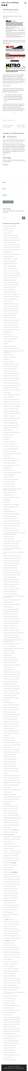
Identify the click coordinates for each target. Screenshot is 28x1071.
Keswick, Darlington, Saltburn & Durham (12, 394)
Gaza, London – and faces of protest (11, 709)
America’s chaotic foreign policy (10, 577)
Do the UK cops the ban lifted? (11, 813)
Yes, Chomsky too (7, 499)
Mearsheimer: (14, 632)
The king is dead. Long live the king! (11, 308)
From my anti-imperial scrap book (10, 420)
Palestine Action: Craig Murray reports (11, 825)
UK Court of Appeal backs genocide (11, 322)
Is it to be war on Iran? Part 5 (9, 470)
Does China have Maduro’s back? (10, 591)
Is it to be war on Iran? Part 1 (9, 495)
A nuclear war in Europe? (9, 867)
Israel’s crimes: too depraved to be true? (12, 883)
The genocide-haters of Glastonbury (11, 893)
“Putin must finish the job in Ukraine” (11, 306)
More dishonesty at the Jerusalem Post (11, 584)
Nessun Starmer (7, 787)
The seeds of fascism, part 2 (9, 737)
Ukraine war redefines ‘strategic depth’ (12, 240)
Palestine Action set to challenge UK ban (12, 839)
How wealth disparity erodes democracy (12, 643)
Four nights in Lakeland (8, 801)
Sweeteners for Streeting (9, 848)
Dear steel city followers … (9, 256)
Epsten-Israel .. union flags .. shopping (11, 497)
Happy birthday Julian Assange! (10, 280)
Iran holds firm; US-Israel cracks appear (12, 446)
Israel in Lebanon (7, 392)
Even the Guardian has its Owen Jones (11, 749)
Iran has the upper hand (8, 434)
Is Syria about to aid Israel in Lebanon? (11, 296)
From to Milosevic (9, 511)
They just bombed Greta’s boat (10, 766)
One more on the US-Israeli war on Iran (12, 935)
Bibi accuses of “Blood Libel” (11, 907)
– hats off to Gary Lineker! (10, 985)
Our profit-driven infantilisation (12, 782)
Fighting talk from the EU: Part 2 (10, 1047)
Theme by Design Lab (19, 1068)
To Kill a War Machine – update (10, 886)
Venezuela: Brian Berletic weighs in (11, 567)
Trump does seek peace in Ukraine (12, 1054)
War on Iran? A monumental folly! (10, 949)
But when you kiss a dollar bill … (10, 662)
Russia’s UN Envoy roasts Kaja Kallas (11, 380)
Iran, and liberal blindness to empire (11, 543)
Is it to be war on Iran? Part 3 (9, 484)
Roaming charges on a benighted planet (12, 688)
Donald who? (6, 439)
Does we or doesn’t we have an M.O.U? (12, 320)
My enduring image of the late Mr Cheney (12, 674)
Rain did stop (10, 862)
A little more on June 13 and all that (11, 898)
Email (4, 188)
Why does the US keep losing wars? (11, 336)
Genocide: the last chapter (9, 1050)
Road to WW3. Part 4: (11, 768)
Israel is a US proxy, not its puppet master (12, 930)
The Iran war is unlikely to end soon (11, 427)
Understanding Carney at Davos (10, 528)
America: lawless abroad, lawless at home (12, 472)
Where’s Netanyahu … (8, 429)
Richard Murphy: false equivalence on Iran (12, 453)
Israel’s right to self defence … (10, 646)
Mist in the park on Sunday (9, 538)
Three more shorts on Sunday (10, 754)
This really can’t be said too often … (11, 593)
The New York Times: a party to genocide (12, 664)
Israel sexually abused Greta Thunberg (12, 704)
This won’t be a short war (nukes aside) (12, 921)
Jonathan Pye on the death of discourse (12, 742)
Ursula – (11, 815)
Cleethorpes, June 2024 (8, 228)
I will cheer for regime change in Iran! (12, 558)
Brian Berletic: (11, 401)
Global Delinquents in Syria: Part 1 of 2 (11, 947)
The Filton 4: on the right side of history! (12, 327)
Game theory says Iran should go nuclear (12, 432)
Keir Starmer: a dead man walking (10, 964)
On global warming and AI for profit (11, 235)
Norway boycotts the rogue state (10, 989)
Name (4, 182)
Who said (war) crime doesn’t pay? (11, 996)
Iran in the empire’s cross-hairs (10, 945)
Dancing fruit (6, 735)
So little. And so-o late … (8, 841)
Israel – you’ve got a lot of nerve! (10, 444)
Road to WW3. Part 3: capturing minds (11, 858)
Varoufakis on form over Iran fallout (11, 408)
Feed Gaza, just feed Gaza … (9, 1012)
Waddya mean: (12, 588)
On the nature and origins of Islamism (11, 679)
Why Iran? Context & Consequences (11, 914)
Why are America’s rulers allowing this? (12, 425)
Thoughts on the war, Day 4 (9, 458)
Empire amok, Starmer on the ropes (11, 660)
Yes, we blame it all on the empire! (11, 504)
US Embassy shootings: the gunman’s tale (12, 980)
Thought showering (8, 467)
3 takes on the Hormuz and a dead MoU (12, 273)
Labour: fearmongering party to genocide (12, 796)
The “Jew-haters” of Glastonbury (10, 895)
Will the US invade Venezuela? (10, 657)
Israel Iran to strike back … (10, 940)
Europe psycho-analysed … (9, 536)
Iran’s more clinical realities (9, 441)
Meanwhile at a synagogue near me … (11, 721)
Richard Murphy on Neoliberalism (10, 263)
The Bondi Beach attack (8, 602)
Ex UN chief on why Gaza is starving (11, 855)
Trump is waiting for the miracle (10, 242)
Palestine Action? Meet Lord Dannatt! (11, 820)
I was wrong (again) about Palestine (11, 730)
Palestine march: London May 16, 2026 (11, 348)
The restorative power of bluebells (11, 366)
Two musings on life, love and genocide (12, 621)
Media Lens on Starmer (8, 301)
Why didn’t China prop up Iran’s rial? (11, 530)
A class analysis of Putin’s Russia (10, 277)
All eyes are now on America (9, 926)
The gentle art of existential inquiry (11, 616)
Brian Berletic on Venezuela (9, 653)
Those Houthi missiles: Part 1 (9, 1007)
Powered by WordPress (9, 1068)
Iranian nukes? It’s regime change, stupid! (12, 938)
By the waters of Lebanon (9, 361)
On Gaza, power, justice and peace (11, 716)
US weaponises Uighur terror (10, 287)
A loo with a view (7, 359)
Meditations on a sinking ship (10, 794)
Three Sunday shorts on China (10, 998)
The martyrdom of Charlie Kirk (10, 756)
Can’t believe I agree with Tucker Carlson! (12, 385)
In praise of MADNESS (8, 959)
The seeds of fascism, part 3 (9, 728)
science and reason (12, 120)
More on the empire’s (11, 516)
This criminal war (7, 455)
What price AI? (6, 700)
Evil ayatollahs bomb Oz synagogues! (11, 784)
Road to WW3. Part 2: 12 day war (10, 865)
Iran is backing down (9, 919)
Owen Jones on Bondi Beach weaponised (12, 599)
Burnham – (11, 270)
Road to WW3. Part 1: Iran (9, 869)
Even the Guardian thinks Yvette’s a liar (12, 775)
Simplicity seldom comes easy (10, 315)
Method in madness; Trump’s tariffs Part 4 (12, 1022)
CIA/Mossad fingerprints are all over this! (12, 541)
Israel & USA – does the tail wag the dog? (12, 413)
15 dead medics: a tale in (12, 1017)
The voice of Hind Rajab (8, 397)
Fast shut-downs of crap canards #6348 (12, 676)
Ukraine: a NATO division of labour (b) (11, 968)
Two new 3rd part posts (8, 341)
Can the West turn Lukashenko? (10, 695)
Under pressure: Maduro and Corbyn (11, 770)
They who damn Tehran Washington (12, 555)
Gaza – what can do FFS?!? (9, 966)
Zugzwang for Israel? (8, 331)
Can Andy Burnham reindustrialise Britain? (12, 275)
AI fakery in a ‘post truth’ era (9, 586)
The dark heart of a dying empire (10, 339)
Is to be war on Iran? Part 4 (9, 477)
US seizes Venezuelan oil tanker (10, 613)
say (12, 1019)
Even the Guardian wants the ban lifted (11, 752)
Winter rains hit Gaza (8, 655)
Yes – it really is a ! (9, 975)
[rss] (6, 5)
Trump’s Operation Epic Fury (11, 460)
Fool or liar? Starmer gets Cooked (10, 375)
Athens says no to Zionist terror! (10, 371)
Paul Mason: (12, 850)
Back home (6, 343)
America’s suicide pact (8, 354)
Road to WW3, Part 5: (12, 726)
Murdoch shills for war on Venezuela (11, 635)
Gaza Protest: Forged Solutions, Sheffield (12, 714)
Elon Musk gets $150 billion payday (11, 581)
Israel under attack (7, 334)
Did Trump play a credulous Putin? (11, 299)
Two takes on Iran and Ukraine (10, 261)
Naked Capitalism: (11, 258)
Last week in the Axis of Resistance (11, 324)
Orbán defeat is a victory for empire (11, 387)
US (11, 611)
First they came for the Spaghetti (10, 759)
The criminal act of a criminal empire (11, 570)
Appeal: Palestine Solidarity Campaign (11, 513)
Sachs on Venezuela (8, 667)
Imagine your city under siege (10, 763)
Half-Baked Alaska (7, 803)
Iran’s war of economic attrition (10, 451)
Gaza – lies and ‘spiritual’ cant (10, 973)
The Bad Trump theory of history (10, 492)
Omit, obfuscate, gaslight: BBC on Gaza (11, 1005)
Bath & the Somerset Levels (9, 1038)
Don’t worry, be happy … (8, 606)
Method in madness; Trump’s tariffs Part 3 (12, 1024)
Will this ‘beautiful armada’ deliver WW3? (12, 523)
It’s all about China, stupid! (11, 364)
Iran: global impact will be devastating (11, 411)
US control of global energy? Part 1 (11, 313)
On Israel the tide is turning (9, 1000)
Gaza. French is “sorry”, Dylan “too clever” (12, 954)
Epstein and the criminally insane (10, 874)
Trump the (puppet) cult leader (10, 368)
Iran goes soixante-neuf (8, 942)
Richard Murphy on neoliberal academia (12, 881)
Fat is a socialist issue (8, 1014)
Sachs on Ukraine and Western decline (12, 733)
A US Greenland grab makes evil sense (12, 563)
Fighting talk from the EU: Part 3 (10, 1045)
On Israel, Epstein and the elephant (11, 479)
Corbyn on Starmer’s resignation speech (12, 294)
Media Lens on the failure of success (11, 628)
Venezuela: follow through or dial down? (12, 630)
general (5, 120)
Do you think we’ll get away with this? (11, 1040)
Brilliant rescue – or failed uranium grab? (12, 404)
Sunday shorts (7, 502)
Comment (5, 164)
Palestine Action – (10, 808)
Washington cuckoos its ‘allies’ (10, 357)
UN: (12, 1036)
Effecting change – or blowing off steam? (12, 780)
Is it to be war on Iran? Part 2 (9, 486)
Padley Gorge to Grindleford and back (11, 545)
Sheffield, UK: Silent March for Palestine (12, 378)
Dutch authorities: (11, 822)
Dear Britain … (6, 773)
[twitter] (4, 5)
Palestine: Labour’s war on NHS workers (12, 637)
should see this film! (10, 900)
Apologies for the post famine (10, 346)
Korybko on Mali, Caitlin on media (10, 681)
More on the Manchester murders (10, 719)
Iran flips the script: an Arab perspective (12, 329)
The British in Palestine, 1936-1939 (10, 888)
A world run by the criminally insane (11, 237)
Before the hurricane (8, 251)
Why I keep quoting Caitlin (9, 650)
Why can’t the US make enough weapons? (12, 249)
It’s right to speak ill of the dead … (10, 268)
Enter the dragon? (7, 747)
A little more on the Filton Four (10, 317)
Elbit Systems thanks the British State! (11, 310)
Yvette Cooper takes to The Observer (11, 799)
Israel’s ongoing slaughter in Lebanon (11, 399)
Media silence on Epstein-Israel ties (11, 506)
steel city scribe (13, 12)
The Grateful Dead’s (10, 225)
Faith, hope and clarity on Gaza (10, 712)
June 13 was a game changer (9, 902)
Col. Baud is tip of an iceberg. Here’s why (12, 574)
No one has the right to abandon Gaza (11, 905)
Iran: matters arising (8, 437)
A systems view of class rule (11, 707)
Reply (4, 154)
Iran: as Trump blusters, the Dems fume (12, 244)
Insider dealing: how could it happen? (12, 406)
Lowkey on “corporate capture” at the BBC (12, 982)
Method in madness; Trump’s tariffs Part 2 (12, 1029)
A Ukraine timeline (7, 1057)
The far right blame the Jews (10, 1033)
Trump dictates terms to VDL (9, 843)
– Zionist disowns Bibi (12, 744)
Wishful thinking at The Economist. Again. (12, 879)
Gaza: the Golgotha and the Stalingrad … (12, 846)
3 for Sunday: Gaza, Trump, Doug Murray (12, 978)
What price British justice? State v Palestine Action (14, 648)
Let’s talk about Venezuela (9, 669)
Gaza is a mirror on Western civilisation (12, 777)
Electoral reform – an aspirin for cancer (12, 1010)
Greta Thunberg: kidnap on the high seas (12, 952)
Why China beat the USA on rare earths (11, 618)
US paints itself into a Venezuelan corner (12, 579)
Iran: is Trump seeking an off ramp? (11, 448)
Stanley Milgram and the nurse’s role (11, 303)
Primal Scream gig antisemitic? (11, 609)
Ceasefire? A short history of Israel (11, 690)
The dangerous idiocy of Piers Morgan (11, 956)
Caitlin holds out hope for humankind (11, 284)
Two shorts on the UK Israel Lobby (10, 806)
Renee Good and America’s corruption (11, 560)
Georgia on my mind (8, 792)
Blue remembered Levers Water (10, 683)
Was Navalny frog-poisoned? (9, 481)
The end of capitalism (8, 233)
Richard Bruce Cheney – (12, 671)
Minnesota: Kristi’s (11, 525)
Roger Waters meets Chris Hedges (11, 832)
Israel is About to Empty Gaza (9, 1026)
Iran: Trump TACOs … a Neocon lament (11, 254)
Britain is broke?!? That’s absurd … (10, 810)
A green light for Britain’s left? (10, 463)
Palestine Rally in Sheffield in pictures (11, 1043)
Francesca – (12, 853)
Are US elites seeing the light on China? (12, 686)
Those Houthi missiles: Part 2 (9, 1003)
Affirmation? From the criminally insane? (12, 876)
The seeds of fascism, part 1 (9, 740)
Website (5, 195)
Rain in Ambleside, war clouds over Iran (12, 465)
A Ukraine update (7, 827)
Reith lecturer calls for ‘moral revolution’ (12, 604)
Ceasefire (8, 912)
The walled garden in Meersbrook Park (12, 247)
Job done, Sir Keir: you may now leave (11, 723)
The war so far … (7, 916)
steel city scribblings (10, 2)
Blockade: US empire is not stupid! (11, 382)
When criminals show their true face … (11, 565)
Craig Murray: (11, 422)
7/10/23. (12, 829)
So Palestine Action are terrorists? (10, 909)
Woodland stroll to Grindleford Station (12, 418)
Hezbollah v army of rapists (9, 415)
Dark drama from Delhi (8, 702)
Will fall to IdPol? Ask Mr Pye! (12, 836)
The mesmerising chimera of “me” (10, 625)
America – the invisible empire (10, 266)
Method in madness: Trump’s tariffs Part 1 (12, 1031)
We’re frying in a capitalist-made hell (11, 282)
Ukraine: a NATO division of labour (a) (11, 971)
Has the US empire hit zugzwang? (10, 518)
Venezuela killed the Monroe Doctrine (11, 623)
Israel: (12, 572)
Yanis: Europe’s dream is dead (10, 1059)
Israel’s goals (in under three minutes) (11, 373)
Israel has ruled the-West (10, 761)
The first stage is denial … (9, 230)
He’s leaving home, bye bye (9, 289)
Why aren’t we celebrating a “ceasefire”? (12, 693)
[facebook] (2, 5)
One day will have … (11, 697)
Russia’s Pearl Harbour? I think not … (11, 961)
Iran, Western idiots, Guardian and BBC (11, 520)
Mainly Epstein (7, 509)
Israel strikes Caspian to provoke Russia (12, 389)
